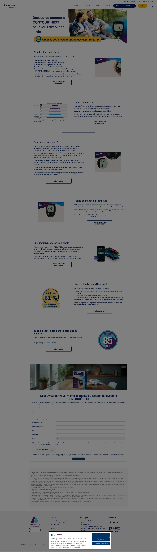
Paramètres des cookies (101, 543)
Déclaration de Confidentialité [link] (71, 547)
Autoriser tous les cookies (100, 535)
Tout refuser (100, 539)
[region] (80, 540)
